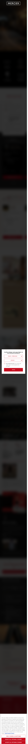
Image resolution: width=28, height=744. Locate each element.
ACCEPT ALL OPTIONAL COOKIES (13, 742)
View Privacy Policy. (9, 733)
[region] (13, 729)
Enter (13, 369)
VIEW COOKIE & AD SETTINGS (13, 736)
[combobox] (13, 356)
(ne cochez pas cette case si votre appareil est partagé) (13, 365)
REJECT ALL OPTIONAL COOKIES (13, 739)
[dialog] (13, 372)
